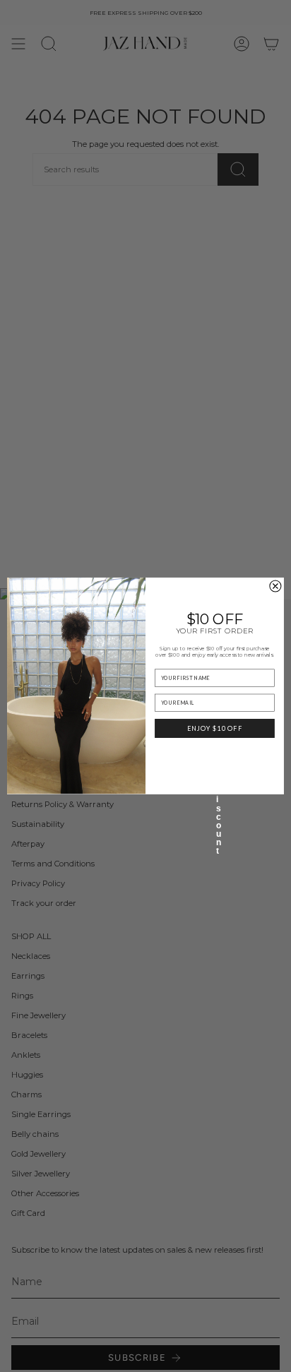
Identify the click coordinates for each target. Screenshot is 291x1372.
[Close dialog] (275, 586)
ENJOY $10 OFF (214, 728)
